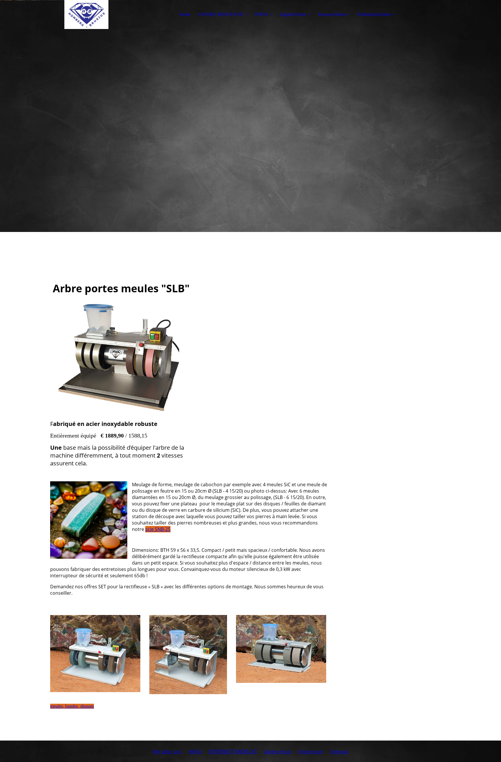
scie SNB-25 (157, 529)
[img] (86, 14)
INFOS (261, 14)
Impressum (310, 751)
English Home (293, 14)
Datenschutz (277, 751)
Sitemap (339, 751)
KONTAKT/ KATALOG (232, 751)
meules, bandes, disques (72, 706)
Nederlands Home (374, 14)
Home (185, 14)
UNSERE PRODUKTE (220, 14)
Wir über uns (167, 751)
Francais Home (332, 14)
